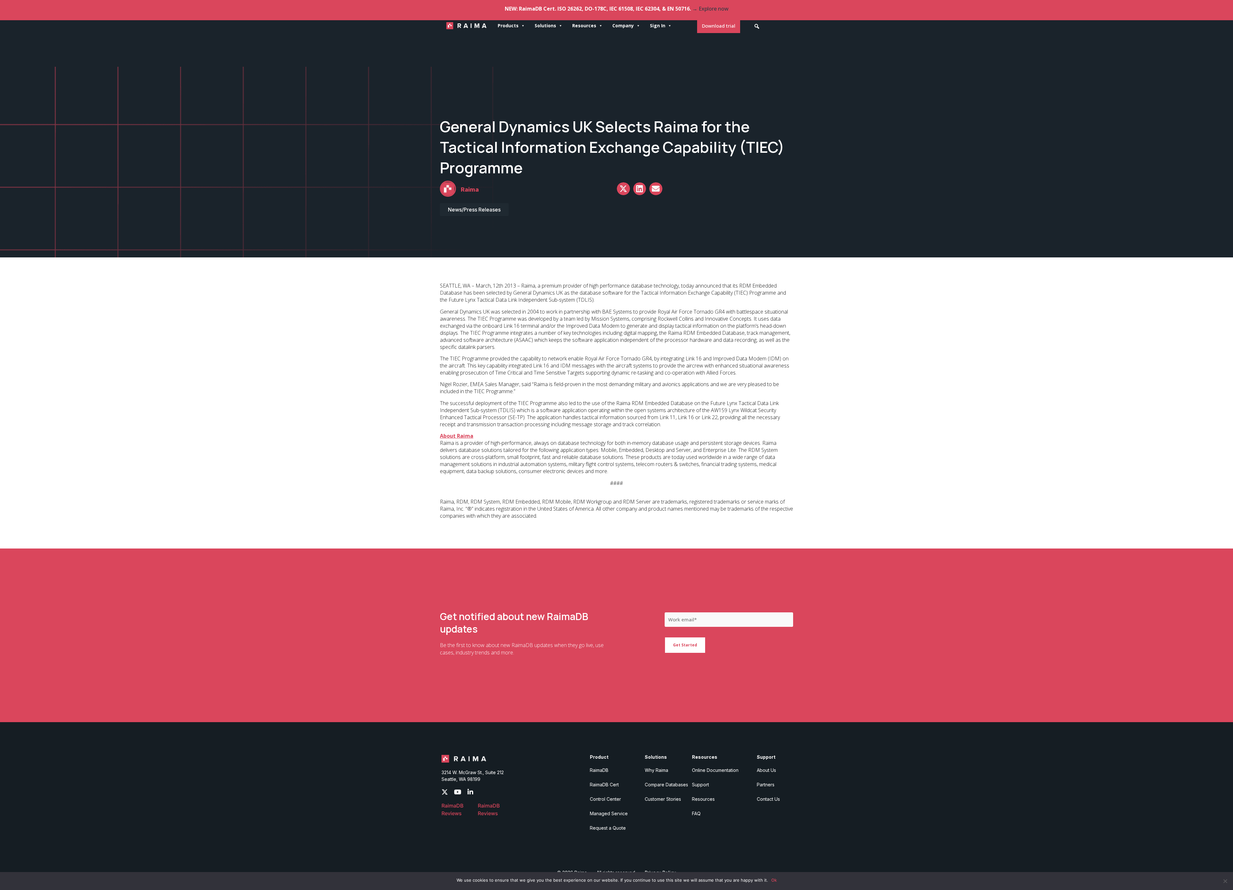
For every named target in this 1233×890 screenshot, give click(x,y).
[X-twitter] (445, 792)
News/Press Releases (474, 209)
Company (623, 25)
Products (508, 25)
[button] (757, 26)
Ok (774, 880)
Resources (584, 25)
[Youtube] (457, 792)
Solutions (545, 25)
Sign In (657, 25)
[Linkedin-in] (470, 792)
